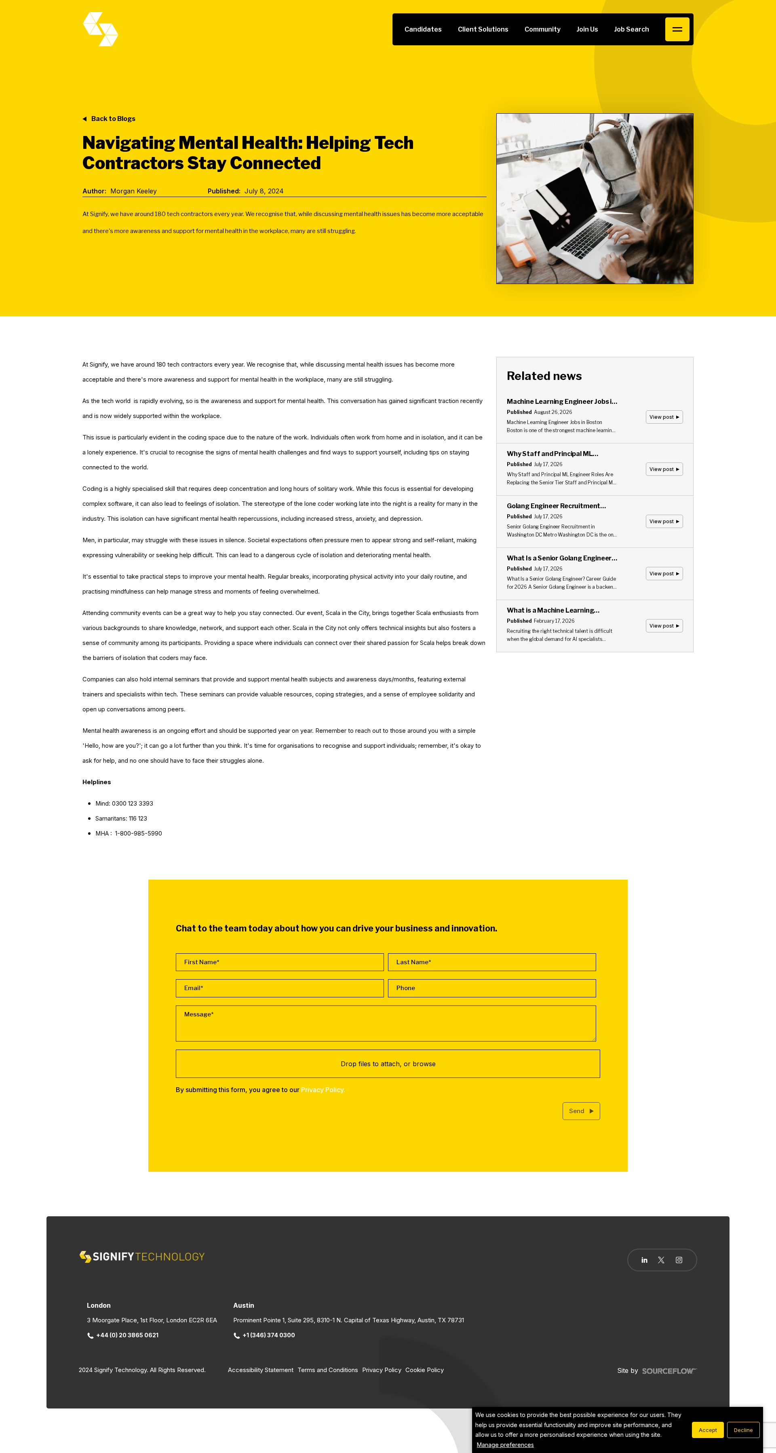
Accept (708, 1430)
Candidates (423, 29)
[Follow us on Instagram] (679, 1261)
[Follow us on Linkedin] (644, 1260)
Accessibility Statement (260, 1370)
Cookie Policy (424, 1370)
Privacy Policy (381, 1370)
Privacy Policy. (323, 1090)
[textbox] (280, 962)
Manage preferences (505, 1444)
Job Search (631, 29)
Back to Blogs (113, 119)
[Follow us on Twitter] (661, 1260)
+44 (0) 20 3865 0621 (127, 1335)
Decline (743, 1430)
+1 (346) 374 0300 (268, 1335)
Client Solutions (483, 29)
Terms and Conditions (327, 1370)
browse (424, 1064)
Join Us (587, 29)
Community (543, 29)
